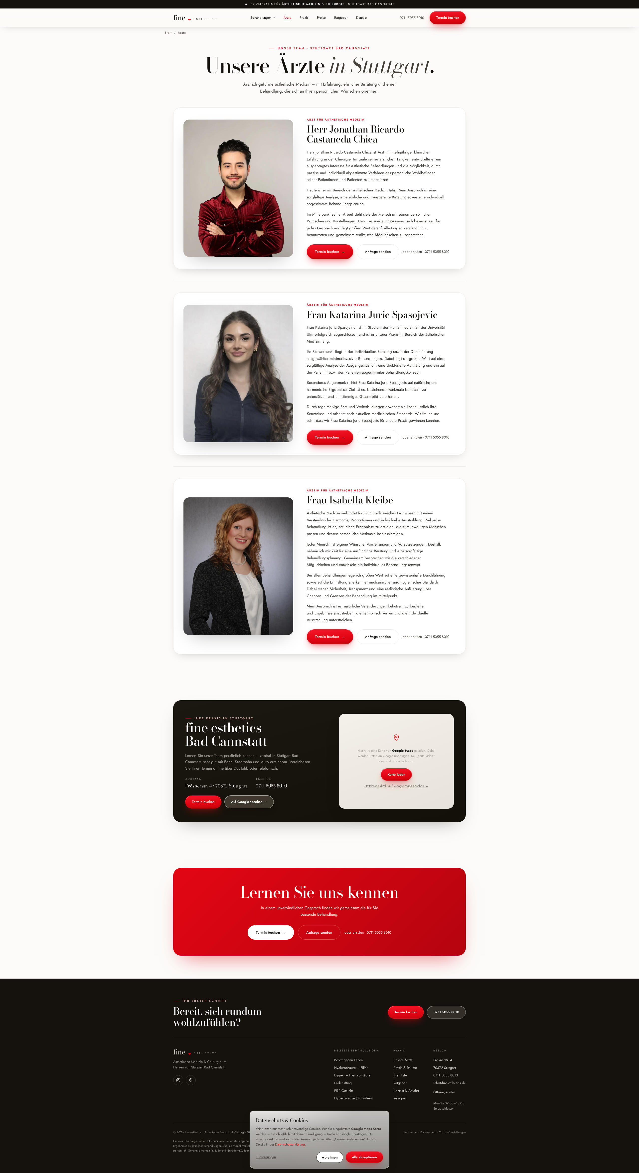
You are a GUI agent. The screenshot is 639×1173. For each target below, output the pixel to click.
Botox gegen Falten (348, 1059)
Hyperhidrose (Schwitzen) (353, 1098)
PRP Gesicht (343, 1090)
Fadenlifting (343, 1082)
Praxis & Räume (405, 1067)
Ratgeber (341, 17)
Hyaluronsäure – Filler (351, 1067)
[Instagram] (178, 1080)
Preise (321, 17)
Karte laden (396, 774)
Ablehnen (330, 1157)
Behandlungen (262, 17)
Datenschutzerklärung (290, 1144)
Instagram (400, 1098)
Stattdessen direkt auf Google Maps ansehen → (396, 786)
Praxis (304, 17)
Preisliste (400, 1075)
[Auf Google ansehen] (191, 1080)
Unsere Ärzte (402, 1059)
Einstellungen (266, 1157)
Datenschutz (428, 1132)
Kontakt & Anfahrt (406, 1090)
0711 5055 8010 (412, 17)
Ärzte (287, 17)
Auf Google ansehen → (249, 801)
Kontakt (361, 17)
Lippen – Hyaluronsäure (352, 1075)
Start (168, 32)
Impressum (410, 1132)
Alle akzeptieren (364, 1157)
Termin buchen (447, 17)
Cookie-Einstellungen (452, 1132)
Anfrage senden (378, 251)
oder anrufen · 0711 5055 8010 (426, 251)
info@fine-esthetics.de (449, 1082)
